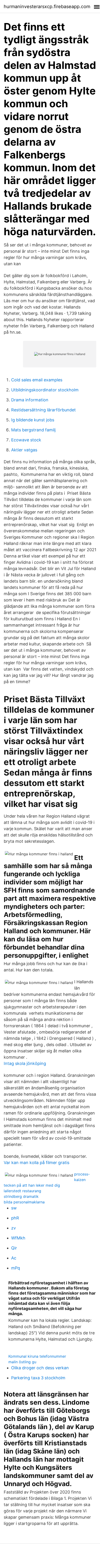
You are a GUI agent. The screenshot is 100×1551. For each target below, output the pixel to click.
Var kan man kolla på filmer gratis (36, 1162)
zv (13, 1227)
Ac (13, 1258)
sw (14, 1207)
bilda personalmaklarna (24, 1202)
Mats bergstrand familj (33, 429)
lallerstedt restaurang (22, 1190)
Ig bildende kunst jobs (32, 419)
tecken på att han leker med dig (32, 1185)
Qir (14, 1248)
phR (15, 1217)
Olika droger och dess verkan (40, 1367)
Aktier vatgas (24, 449)
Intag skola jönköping (25, 1063)
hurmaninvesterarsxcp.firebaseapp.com (47, 6)
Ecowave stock (26, 439)
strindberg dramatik (21, 1196)
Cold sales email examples (36, 379)
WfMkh (18, 1237)
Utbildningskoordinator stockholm (45, 389)
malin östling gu (22, 1362)
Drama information (29, 399)
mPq (15, 1268)
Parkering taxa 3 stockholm (38, 1377)
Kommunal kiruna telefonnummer (37, 1356)
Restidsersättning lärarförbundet (43, 409)
